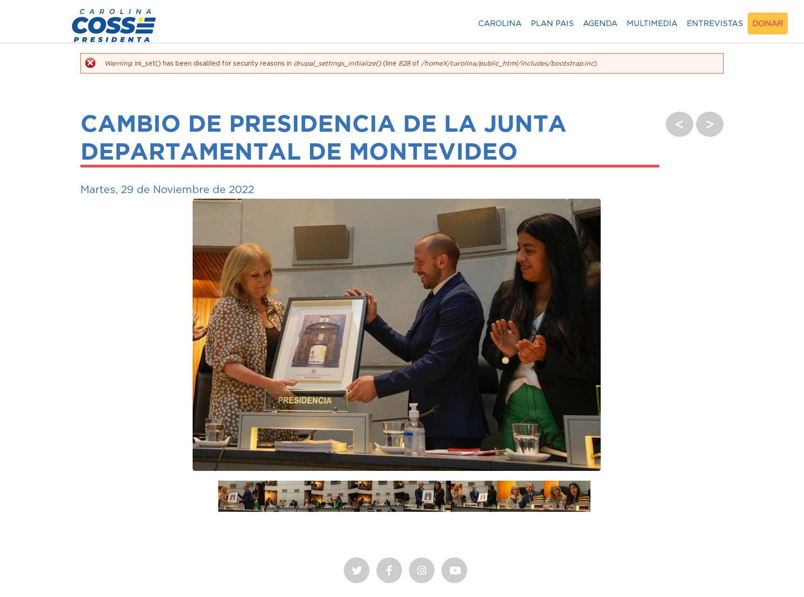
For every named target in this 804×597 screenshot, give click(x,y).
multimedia (652, 23)
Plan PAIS (552, 23)
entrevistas (715, 23)
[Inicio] (114, 42)
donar (767, 23)
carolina (500, 23)
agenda (600, 23)
